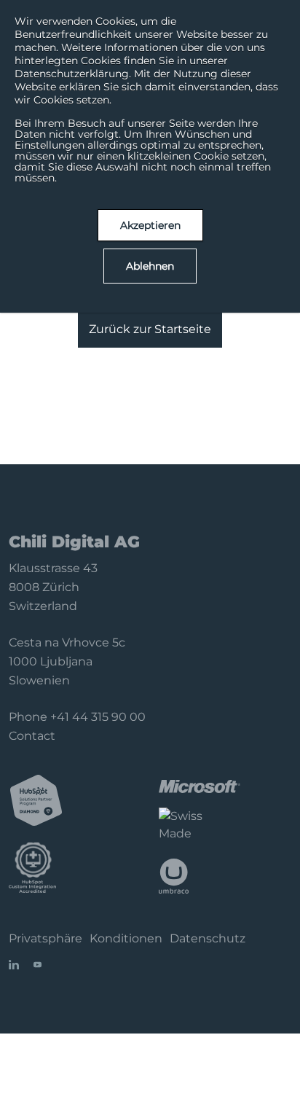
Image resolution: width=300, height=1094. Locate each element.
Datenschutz (207, 938)
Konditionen (126, 938)
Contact (32, 736)
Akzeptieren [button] (150, 225)
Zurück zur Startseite (150, 329)
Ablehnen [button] (150, 266)
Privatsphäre (45, 938)
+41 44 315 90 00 (98, 717)
